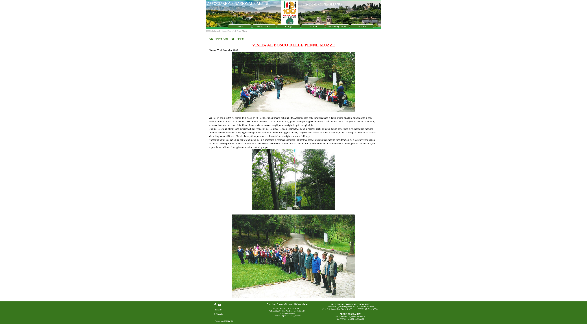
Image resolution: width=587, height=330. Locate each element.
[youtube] (220, 305)
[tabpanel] (293, 167)
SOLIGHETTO (264, 26)
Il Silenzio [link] (218, 314)
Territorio (362, 26)
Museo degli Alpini (337, 26)
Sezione (313, 26)
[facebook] (215, 305)
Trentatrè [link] (218, 310)
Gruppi (288, 26)
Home (240, 26)
